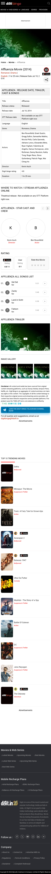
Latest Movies (7, 755)
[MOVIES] (7, 10)
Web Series (13, 10)
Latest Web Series (9, 761)
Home (3, 62)
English (4, 76)
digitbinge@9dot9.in (10, 418)
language (25, 10)
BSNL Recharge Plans (31, 784)
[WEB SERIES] (19, 10)
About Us (5, 852)
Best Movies (39, 755)
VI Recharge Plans (35, 790)
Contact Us (17, 852)
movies (3, 10)
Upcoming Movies (24, 755)
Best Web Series (8, 767)
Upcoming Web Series (28, 761)
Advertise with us (33, 852)
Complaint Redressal (22, 864)
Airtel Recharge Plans (10, 784)
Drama (14, 73)
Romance (5, 73)
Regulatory (6, 858)
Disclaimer (6, 864)
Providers (43, 10)
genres (34, 10)
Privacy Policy (39, 858)
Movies (12, 62)
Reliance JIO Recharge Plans (13, 790)
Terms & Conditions (22, 858)
